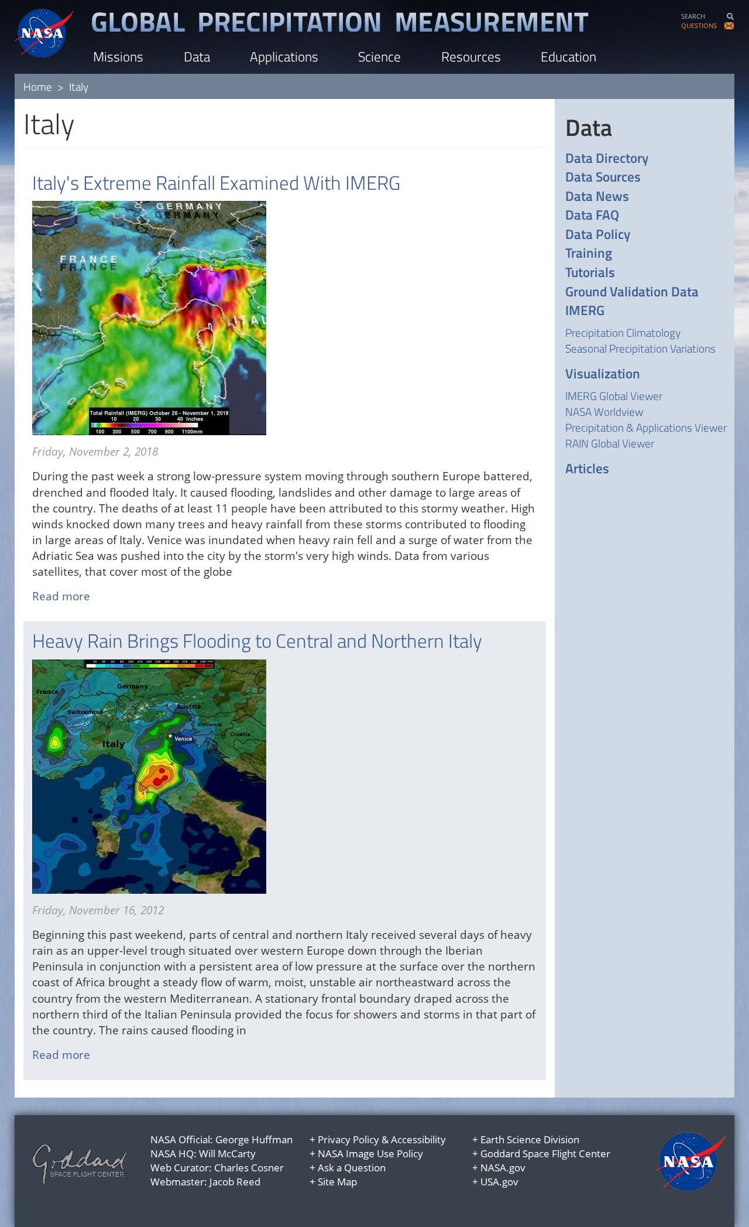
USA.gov (499, 1181)
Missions (118, 56)
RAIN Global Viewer (609, 443)
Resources (471, 56)
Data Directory (606, 158)
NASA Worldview (604, 411)
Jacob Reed (234, 1181)
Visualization (602, 374)
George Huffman (254, 1139)
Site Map (337, 1181)
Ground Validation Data (632, 292)
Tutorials (590, 272)
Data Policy (597, 234)
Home (37, 86)
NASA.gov (502, 1167)
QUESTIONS (699, 25)
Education (568, 56)
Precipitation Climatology (623, 332)
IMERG (584, 310)
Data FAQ (592, 215)
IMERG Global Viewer (613, 396)
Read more (61, 596)
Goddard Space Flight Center (545, 1153)
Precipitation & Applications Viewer (646, 427)
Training (588, 253)
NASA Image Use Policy (370, 1153)
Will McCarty (227, 1153)
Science (379, 56)
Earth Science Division (529, 1139)
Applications (284, 56)
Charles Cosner (249, 1167)
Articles (587, 469)
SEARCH (693, 16)
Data (197, 56)
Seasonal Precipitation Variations (640, 348)
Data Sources (603, 177)
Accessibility (418, 1139)
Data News (597, 196)
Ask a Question (352, 1167)
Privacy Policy (348, 1139)
